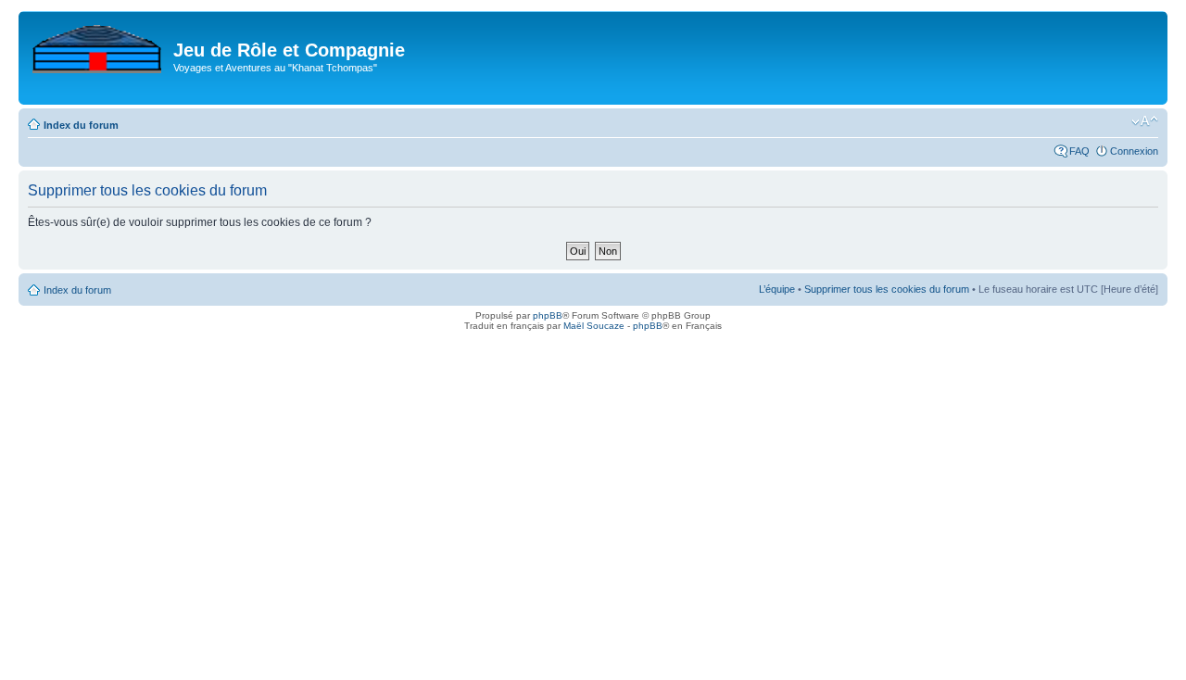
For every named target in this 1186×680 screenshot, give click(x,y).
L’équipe (777, 289)
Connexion (1134, 151)
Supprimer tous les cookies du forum (886, 289)
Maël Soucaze (594, 326)
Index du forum (81, 125)
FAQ (1079, 151)
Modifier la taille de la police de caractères (1144, 121)
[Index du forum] (98, 45)
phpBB (547, 315)
